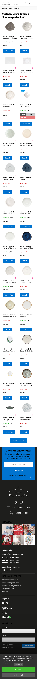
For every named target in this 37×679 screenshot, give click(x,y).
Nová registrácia (7, 645)
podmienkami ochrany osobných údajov (18, 477)
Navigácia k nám (8, 589)
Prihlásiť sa (18, 470)
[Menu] (33, 3)
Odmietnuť (18, 675)
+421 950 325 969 (21, 513)
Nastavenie (18, 664)
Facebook (15, 502)
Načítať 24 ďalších (18, 441)
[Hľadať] (25, 3)
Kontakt (5, 592)
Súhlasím (18, 669)
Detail (24, 51)
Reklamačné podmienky (10, 583)
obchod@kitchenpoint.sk (21, 508)
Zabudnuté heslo (7, 647)
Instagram (21, 502)
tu (29, 660)
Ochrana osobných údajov (11, 586)
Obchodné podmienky (10, 580)
